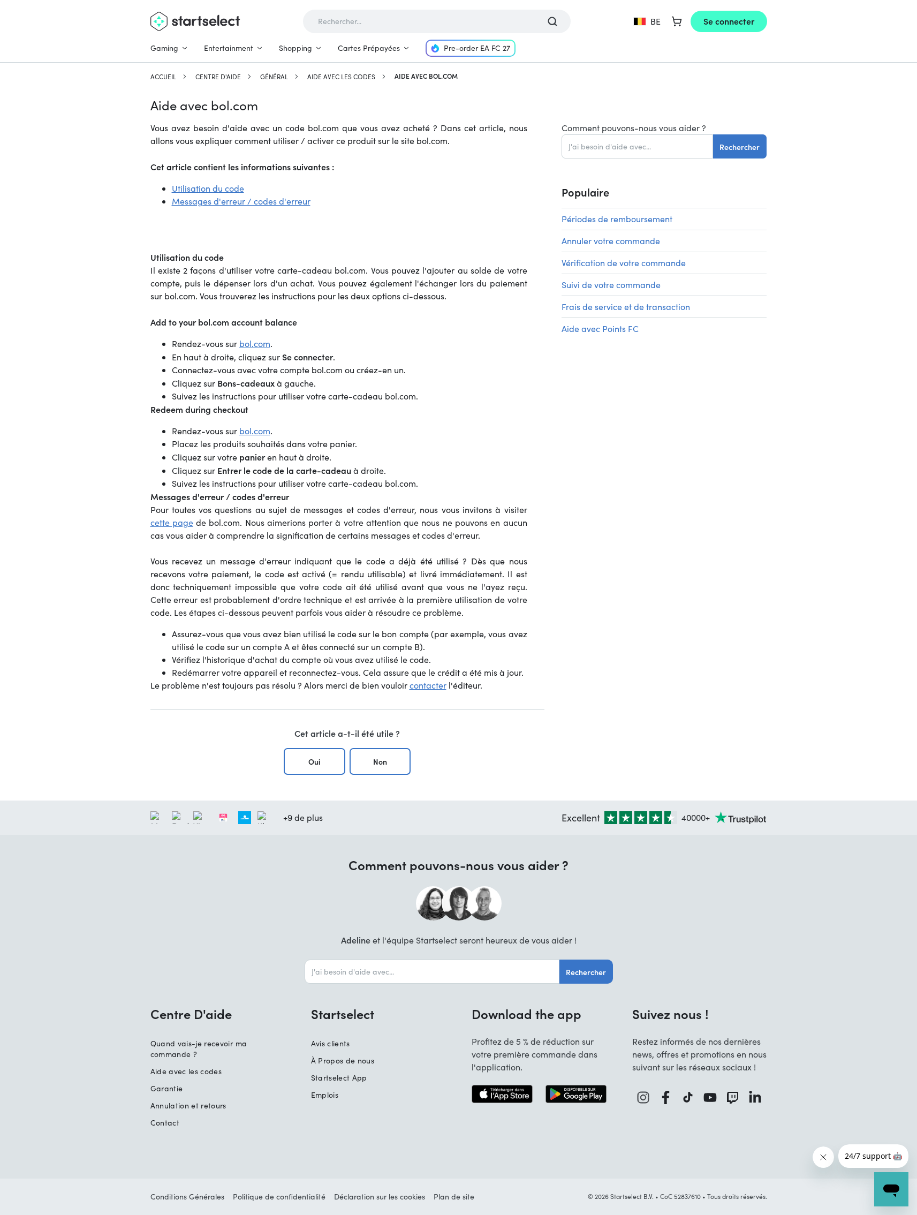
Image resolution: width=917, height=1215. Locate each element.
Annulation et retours (188, 1105)
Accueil (163, 76)
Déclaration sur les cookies (379, 1196)
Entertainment (228, 48)
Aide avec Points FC (600, 328)
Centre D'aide (218, 76)
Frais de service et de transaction (626, 306)
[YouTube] (710, 1097)
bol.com (254, 343)
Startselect (342, 1013)
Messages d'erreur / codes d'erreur (241, 201)
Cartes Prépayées (369, 48)
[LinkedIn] (755, 1097)
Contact (164, 1123)
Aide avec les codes (341, 76)
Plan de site (454, 1196)
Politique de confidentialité (279, 1196)
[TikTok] (688, 1097)
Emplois (324, 1095)
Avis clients (330, 1043)
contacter (428, 685)
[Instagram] (643, 1097)
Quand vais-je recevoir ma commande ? (198, 1048)
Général (274, 76)
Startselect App (339, 1078)
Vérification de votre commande (624, 262)
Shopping (295, 48)
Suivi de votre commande (611, 284)
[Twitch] (733, 1097)
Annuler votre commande (611, 240)
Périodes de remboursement (617, 218)
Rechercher (739, 146)
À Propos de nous (343, 1060)
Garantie (166, 1088)
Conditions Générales (187, 1196)
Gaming (164, 48)
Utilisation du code (208, 188)
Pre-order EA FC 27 (477, 48)
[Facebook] (666, 1097)
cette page (171, 522)
